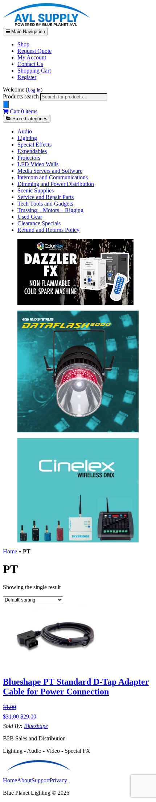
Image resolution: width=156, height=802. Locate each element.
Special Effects (34, 144)
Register (26, 77)
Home (10, 551)
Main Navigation (27, 31)
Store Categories (29, 118)
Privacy (58, 780)
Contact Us (30, 64)
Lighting (27, 138)
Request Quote (34, 51)
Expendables (32, 151)
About (24, 780)
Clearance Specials (39, 223)
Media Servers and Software (49, 171)
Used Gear (29, 217)
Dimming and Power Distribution (55, 184)
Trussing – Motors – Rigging (50, 210)
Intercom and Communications (52, 177)
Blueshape (36, 726)
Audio (24, 131)
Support (41, 780)
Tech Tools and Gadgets (45, 203)
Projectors (28, 158)
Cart (22, 111)
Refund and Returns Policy (48, 230)
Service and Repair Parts (45, 197)
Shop (23, 44)
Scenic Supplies (35, 190)
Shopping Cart (34, 70)
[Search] (6, 104)
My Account (31, 57)
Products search (21, 96)
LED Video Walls (37, 164)
